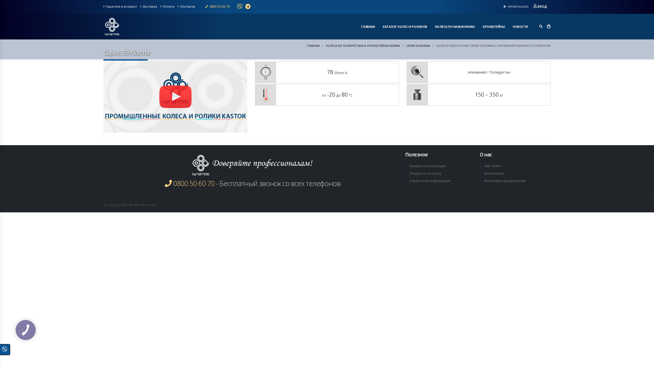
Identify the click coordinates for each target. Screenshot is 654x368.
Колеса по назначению (455, 27)
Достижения (494, 173)
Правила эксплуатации (428, 166)
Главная (368, 27)
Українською (518, 6)
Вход (542, 6)
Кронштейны (494, 27)
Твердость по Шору (425, 173)
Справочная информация (430, 181)
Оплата (168, 6)
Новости (520, 27)
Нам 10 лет (492, 166)
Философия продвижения (505, 181)
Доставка (150, 6)
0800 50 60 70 (219, 6)
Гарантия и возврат (121, 6)
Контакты (187, 6)
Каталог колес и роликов (405, 27)
